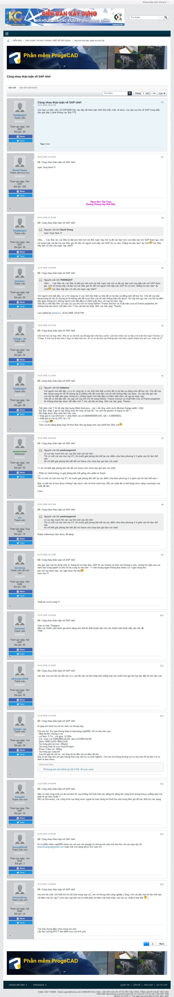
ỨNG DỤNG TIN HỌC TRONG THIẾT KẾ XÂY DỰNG (48, 41)
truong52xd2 (19, 847)
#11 (162, 666)
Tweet (21, 140)
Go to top (161, 985)
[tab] (12, 87)
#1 (162, 102)
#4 (162, 268)
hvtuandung (20, 897)
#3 (162, 218)
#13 (162, 784)
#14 (162, 834)
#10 (162, 615)
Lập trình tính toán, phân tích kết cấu (89, 41)
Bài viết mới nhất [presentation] (28, 88)
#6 (162, 376)
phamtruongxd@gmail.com (51, 847)
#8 (162, 504)
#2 (162, 157)
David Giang (20, 170)
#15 (162, 884)
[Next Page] (154, 93)
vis (19, 517)
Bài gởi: (18, 131)
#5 (162, 325)
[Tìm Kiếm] (166, 17)
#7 (162, 438)
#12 (162, 716)
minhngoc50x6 (19, 678)
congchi (19, 797)
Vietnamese (39, 985)
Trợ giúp (148, 985)
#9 (162, 555)
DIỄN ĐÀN (17, 41)
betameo (20, 281)
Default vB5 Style (17, 985)
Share (22, 136)
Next (161, 944)
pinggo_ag (19, 338)
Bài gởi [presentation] (12, 88)
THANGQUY (20, 115)
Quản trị (124, 985)
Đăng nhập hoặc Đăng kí (154, 2)
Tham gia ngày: (17, 126)
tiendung (19, 567)
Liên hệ (136, 985)
